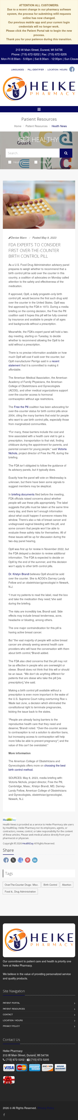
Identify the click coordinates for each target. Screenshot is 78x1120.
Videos (44, 162)
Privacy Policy (11, 1025)
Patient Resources (37, 126)
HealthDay (28, 843)
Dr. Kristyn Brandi (19, 574)
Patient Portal (11, 1002)
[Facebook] (72, 69)
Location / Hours (57, 69)
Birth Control (50, 884)
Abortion (66, 884)
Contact (8, 1014)
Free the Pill (21, 407)
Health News (21, 162)
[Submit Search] (66, 153)
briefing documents (23, 494)
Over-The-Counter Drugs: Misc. (22, 884)
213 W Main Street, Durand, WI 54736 (39, 50)
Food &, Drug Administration (20, 891)
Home (17, 126)
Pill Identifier (36, 69)
